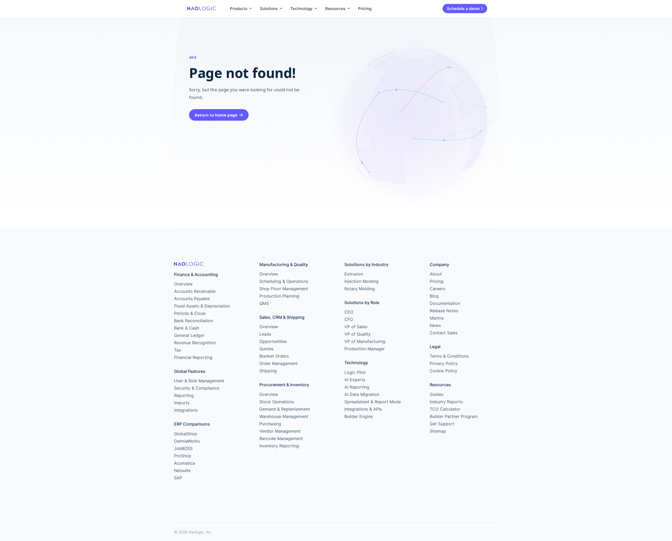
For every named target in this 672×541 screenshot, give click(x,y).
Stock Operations (276, 401)
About (436, 274)
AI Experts (354, 379)
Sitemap (438, 431)
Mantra (437, 318)
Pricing (364, 8)
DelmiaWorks (187, 441)
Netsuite (182, 470)
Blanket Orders (274, 356)
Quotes (266, 348)
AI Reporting (356, 387)
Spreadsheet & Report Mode (372, 401)
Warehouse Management (283, 416)
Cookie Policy (443, 370)
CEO (348, 312)
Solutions (269, 8)
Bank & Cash (186, 328)
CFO (348, 319)
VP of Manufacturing (364, 341)
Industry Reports (446, 401)
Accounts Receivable (195, 291)
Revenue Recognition (195, 342)
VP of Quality (357, 334)
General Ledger (189, 335)
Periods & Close (190, 313)
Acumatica (184, 463)
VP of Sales (355, 326)
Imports (182, 402)
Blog (434, 296)
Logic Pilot (355, 372)
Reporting (184, 395)
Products (238, 8)
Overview (183, 284)
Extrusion (353, 274)
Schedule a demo (463, 8)
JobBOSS (183, 448)
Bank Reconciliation (193, 320)
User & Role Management (199, 380)
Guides (436, 394)
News (435, 325)
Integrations (186, 410)
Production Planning (279, 296)
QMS (264, 303)
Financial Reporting (193, 357)
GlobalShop (185, 433)
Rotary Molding (359, 288)
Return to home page (216, 115)
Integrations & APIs (363, 409)
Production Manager (364, 348)
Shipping (268, 370)
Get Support (442, 423)
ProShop (182, 455)
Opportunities (273, 341)
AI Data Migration (361, 394)
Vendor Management (280, 431)
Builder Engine (358, 416)
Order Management (278, 363)
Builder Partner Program (454, 416)
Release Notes (444, 310)
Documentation (445, 303)
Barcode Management (281, 438)
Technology (301, 8)
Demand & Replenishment (284, 409)
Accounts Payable (192, 298)
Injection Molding (361, 281)
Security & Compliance (196, 388)
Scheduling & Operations (283, 281)
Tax (177, 350)
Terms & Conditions (449, 356)
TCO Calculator (445, 409)
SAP (178, 477)
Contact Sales (444, 332)
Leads (265, 334)
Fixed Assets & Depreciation (202, 306)
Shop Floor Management (283, 288)
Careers (437, 288)
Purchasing (270, 423)
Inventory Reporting (279, 445)
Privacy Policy (444, 363)
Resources (335, 8)
